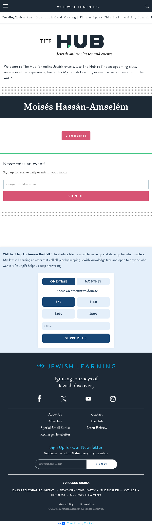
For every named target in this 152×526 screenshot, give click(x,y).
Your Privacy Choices (80, 523)
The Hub (97, 421)
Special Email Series (55, 428)
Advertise (55, 421)
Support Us (76, 338)
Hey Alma (58, 495)
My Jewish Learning (85, 495)
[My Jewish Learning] (76, 369)
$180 (93, 302)
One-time (58, 281)
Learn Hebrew (97, 428)
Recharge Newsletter (55, 434)
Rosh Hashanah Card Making (51, 17)
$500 (93, 313)
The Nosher (110, 490)
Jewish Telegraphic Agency (33, 490)
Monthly (93, 281)
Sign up (76, 196)
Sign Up (102, 464)
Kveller (130, 490)
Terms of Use (87, 504)
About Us (55, 414)
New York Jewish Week (78, 490)
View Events (76, 136)
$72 (58, 302)
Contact (97, 414)
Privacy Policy (65, 504)
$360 (59, 313)
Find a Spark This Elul (99, 17)
